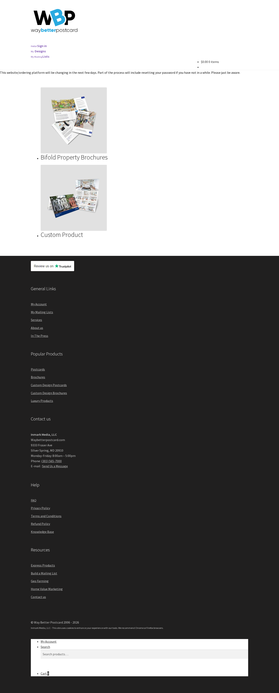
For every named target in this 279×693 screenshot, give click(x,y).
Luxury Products (42, 401)
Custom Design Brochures (49, 393)
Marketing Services (124, 41)
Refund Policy (40, 524)
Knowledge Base (42, 532)
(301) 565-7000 (51, 461)
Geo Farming (40, 581)
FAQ (33, 500)
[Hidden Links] (206, 41)
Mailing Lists (157, 41)
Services (36, 320)
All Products (42, 41)
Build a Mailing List (44, 573)
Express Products (43, 565)
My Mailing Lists (42, 312)
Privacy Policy (40, 508)
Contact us (38, 597)
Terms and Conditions (46, 516)
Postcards (69, 41)
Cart (45, 673)
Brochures (93, 41)
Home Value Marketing (47, 589)
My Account (39, 304)
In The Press (39, 336)
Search (45, 647)
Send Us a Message (55, 466)
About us (37, 328)
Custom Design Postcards (49, 385)
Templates (184, 41)
